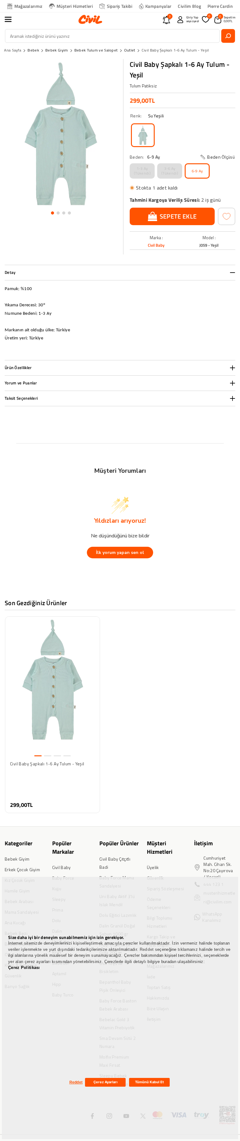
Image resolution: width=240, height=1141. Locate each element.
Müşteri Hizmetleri (75, 6)
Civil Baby (156, 245)
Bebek (33, 50)
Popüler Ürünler (119, 843)
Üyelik (153, 867)
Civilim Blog (189, 6)
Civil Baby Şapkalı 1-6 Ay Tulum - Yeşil (175, 50)
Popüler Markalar (63, 847)
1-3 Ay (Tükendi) (142, 170)
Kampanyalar (158, 6)
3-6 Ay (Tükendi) (169, 170)
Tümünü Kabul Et (149, 1082)
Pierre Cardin (220, 6)
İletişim (203, 843)
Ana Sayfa (12, 50)
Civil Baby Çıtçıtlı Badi (114, 863)
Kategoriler (18, 843)
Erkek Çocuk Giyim (22, 869)
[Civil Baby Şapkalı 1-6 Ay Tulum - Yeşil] (143, 135)
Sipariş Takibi (119, 6)
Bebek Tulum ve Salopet (96, 50)
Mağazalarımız (28, 6)
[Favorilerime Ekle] (226, 216)
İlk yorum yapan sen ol (120, 553)
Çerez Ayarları (105, 1082)
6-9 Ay (197, 171)
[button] (11, 19)
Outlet (129, 50)
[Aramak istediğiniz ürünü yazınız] (228, 36)
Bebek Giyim (56, 50)
